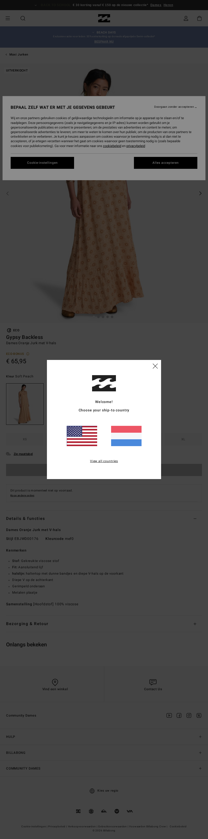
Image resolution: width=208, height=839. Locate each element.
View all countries (104, 461)
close (155, 365)
